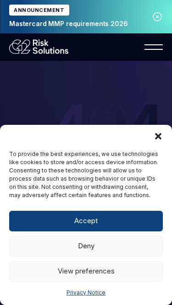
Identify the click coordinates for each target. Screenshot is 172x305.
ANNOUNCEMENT (39, 10)
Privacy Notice (86, 292)
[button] (158, 136)
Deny (86, 245)
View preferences (86, 271)
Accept (86, 220)
